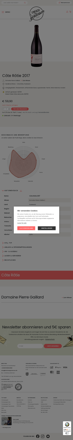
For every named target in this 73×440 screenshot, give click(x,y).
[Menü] (70, 422)
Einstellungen (46, 228)
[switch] (67, 433)
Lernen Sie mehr (22, 223)
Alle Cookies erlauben (26, 228)
